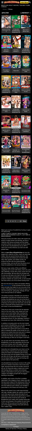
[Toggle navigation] (2, 2)
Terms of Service (10, 428)
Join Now (24, 2)
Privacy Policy (22, 428)
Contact (16, 426)
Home (4, 9)
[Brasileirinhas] (12, 2)
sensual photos (7, 285)
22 (21, 221)
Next (24, 221)
